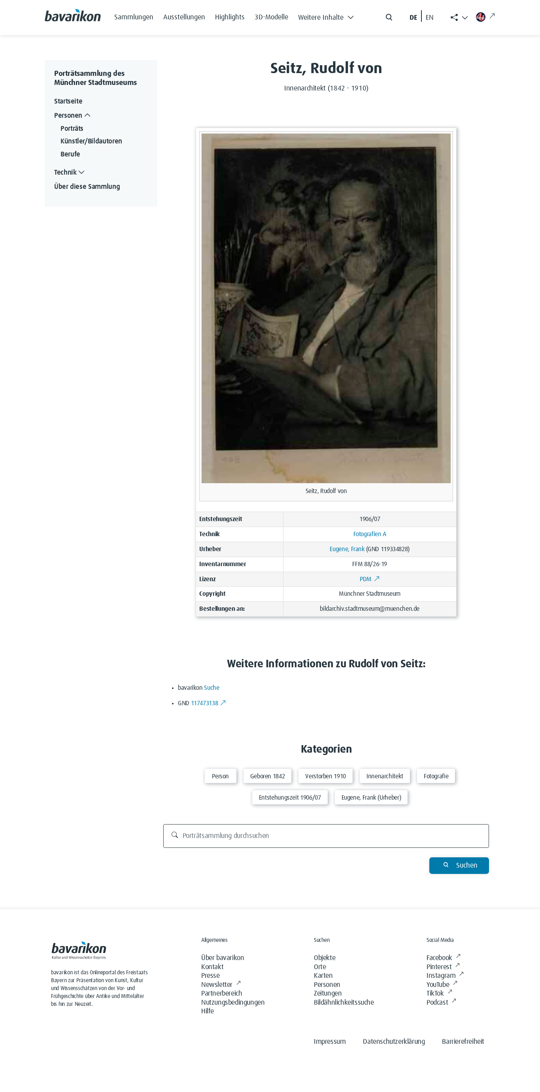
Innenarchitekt (384, 776)
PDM (366, 579)
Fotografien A (369, 534)
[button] (328, 15)
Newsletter (216, 984)
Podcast (437, 1002)
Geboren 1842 (267, 776)
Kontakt (212, 967)
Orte (320, 967)
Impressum (330, 1041)
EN (430, 17)
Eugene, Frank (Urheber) (371, 798)
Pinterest (439, 967)
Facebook (439, 958)
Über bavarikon (222, 958)
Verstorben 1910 (325, 776)
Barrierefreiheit (463, 1041)
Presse (210, 975)
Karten (323, 975)
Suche (211, 688)
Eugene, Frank (347, 549)
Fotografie (436, 776)
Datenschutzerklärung (394, 1041)
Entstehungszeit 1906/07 (290, 798)
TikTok (435, 993)
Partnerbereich (221, 993)
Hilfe (207, 1011)
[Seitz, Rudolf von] (326, 308)
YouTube (438, 984)
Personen (327, 984)
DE (413, 17)
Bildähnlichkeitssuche (344, 1002)
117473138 (204, 703)
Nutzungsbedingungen (232, 1002)
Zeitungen (328, 993)
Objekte (324, 958)
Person (220, 776)
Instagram (441, 975)
